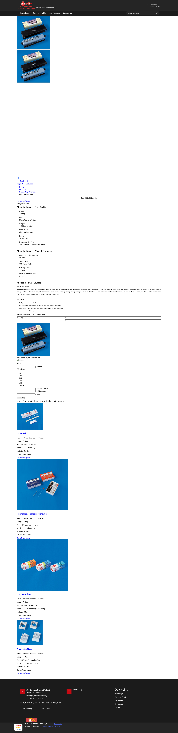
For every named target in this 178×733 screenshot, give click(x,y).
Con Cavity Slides (24, 594)
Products (22, 189)
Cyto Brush (21, 433)
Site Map (118, 707)
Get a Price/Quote (23, 201)
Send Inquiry (24, 181)
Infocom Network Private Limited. (51, 726)
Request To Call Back (25, 184)
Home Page (24, 13)
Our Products (54, 13)
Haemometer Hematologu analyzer (32, 514)
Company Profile (39, 13)
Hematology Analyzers (27, 192)
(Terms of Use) (58, 724)
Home (21, 187)
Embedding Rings (24, 649)
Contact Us (67, 13)
